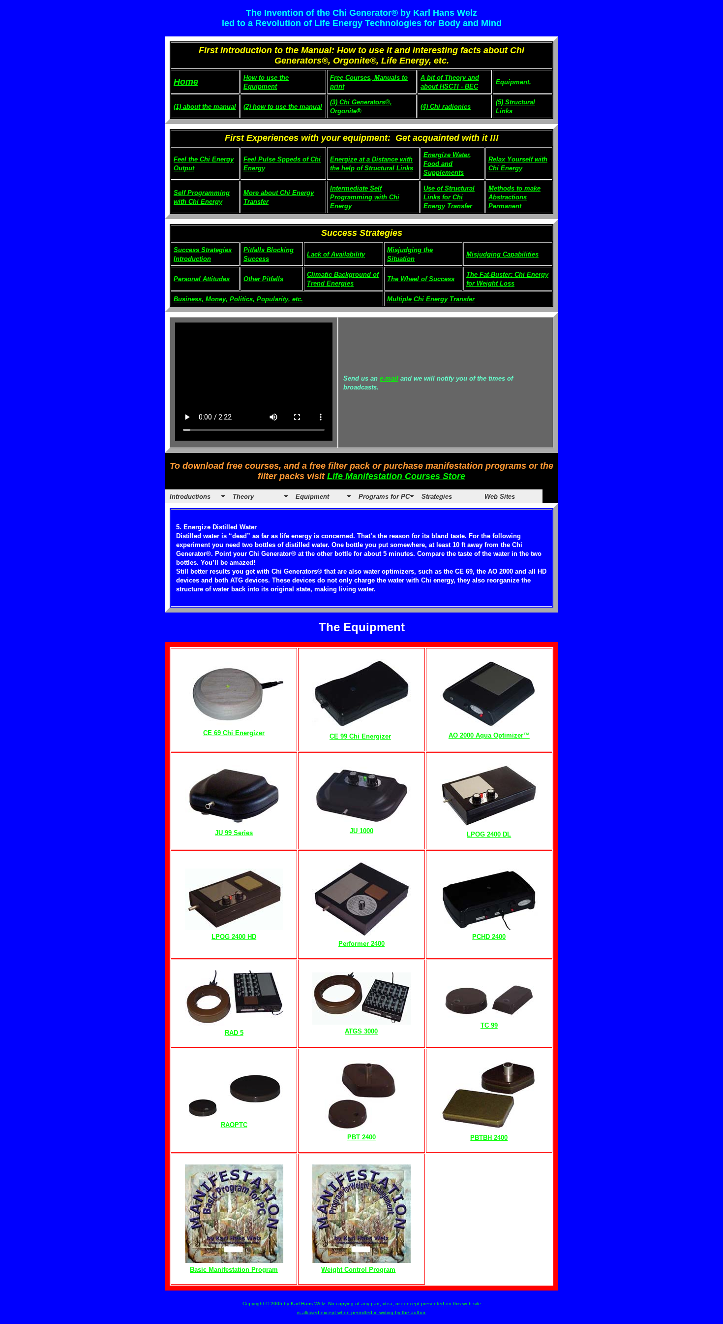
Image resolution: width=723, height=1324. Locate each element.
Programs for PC (384, 496)
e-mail (389, 378)
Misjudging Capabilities (502, 254)
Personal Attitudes (202, 279)
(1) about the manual (205, 106)
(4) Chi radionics (446, 106)
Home (186, 82)
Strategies (437, 496)
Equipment (312, 496)
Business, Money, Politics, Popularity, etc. (238, 299)
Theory (243, 496)
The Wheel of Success (420, 279)
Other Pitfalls (263, 279)
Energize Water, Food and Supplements (447, 163)
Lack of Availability (336, 254)
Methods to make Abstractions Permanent (514, 197)
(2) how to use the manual (282, 106)
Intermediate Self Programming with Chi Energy (364, 197)
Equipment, (513, 82)
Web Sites (499, 496)
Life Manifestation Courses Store (396, 476)
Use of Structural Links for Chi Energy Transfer (449, 197)
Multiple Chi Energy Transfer (431, 299)
